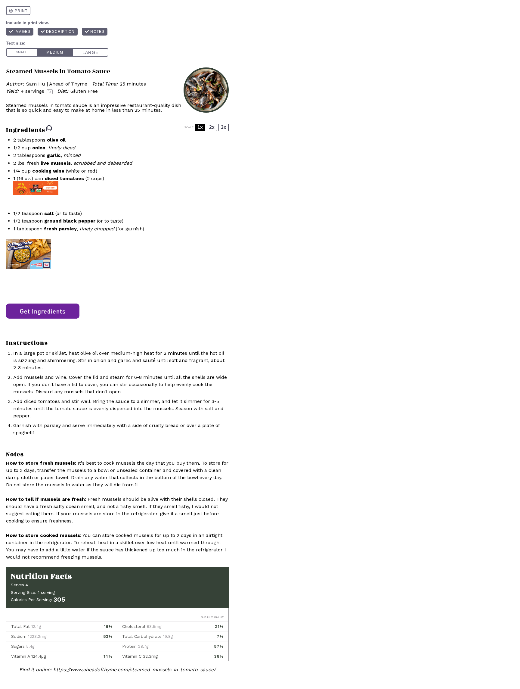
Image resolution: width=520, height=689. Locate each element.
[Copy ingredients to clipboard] (49, 128)
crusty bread (164, 425)
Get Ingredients (43, 311)
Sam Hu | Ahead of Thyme (56, 84)
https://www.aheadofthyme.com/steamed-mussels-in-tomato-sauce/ (134, 669)
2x (212, 127)
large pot (33, 353)
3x (223, 127)
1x (200, 127)
